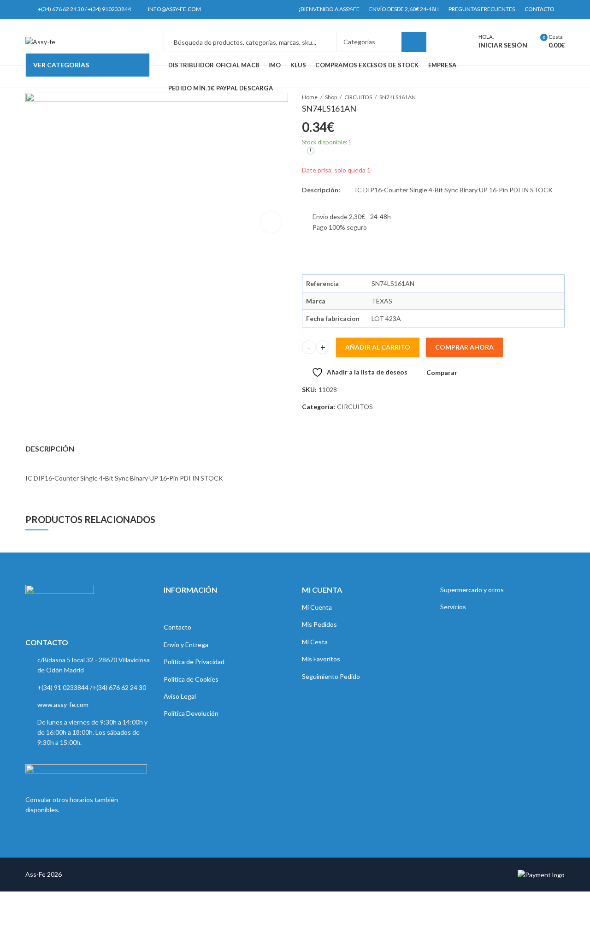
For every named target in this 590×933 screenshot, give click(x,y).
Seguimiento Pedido (331, 676)
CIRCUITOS (355, 406)
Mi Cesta (315, 642)
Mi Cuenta (317, 607)
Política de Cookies (191, 679)
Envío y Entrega (186, 644)
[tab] (49, 449)
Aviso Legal (180, 696)
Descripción (49, 448)
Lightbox (271, 222)
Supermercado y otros (472, 590)
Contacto (177, 627)
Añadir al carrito (377, 347)
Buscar (413, 42)
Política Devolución (191, 713)
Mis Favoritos (321, 659)
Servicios (453, 607)
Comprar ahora (464, 347)
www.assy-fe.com (62, 704)
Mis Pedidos (319, 624)
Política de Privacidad (194, 662)
